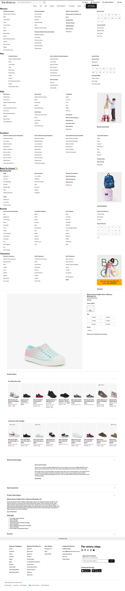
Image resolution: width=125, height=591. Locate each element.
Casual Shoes (6, 19)
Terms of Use (15, 585)
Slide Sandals (53, 88)
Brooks (36, 219)
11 (98, 21)
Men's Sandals (54, 79)
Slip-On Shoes (6, 44)
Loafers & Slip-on (39, 272)
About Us (29, 554)
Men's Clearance (39, 256)
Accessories (69, 114)
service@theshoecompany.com (71, 551)
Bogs (67, 214)
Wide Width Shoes (7, 121)
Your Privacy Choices (35, 585)
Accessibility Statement (33, 561)
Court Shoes (37, 37)
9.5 (112, 18)
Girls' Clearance (69, 261)
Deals (67, 279)
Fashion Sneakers (39, 40)
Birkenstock (6, 217)
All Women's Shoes (8, 11)
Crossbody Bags (7, 181)
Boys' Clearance (69, 259)
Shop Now (100, 289)
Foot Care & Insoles (39, 181)
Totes (4, 190)
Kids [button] (46, 6)
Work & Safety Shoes (8, 50)
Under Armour (38, 241)
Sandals (5, 41)
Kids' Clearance (70, 256)
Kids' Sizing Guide (14, 569)
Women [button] (35, 6)
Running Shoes (38, 43)
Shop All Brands (101, 223)
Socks (5, 196)
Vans (36, 244)
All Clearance (69, 276)
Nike (67, 105)
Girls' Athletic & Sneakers (72, 141)
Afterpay (29, 572)
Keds (36, 225)
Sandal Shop (69, 20)
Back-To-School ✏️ (61, 6)
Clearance (69, 31)
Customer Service (67, 554)
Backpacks (5, 176)
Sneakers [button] (52, 6)
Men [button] (41, 6)
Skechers (68, 110)
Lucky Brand (6, 236)
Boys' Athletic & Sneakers (72, 138)
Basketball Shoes (54, 59)
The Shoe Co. (48, 548)
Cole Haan (5, 225)
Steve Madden (6, 244)
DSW (46, 551)
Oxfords (10, 78)
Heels (4, 30)
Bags (4, 173)
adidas (67, 97)
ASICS (98, 141)
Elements (68, 219)
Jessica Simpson (7, 233)
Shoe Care (37, 187)
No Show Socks (7, 205)
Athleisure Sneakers (39, 34)
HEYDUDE (68, 222)
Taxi (4, 247)
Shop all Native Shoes (92, 298)
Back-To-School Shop (103, 127)
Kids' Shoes (6, 94)
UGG (67, 244)
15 (114, 72)
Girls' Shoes (38, 112)
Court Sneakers (38, 144)
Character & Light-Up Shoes (9, 108)
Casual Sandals (38, 14)
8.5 (105, 18)
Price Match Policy (32, 567)
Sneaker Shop (101, 159)
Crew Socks (6, 202)
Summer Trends (70, 23)
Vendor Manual (31, 569)
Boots (4, 17)
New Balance (100, 146)
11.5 (100, 72)
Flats (4, 28)
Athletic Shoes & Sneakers (9, 14)
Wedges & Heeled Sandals (41, 28)
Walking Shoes (38, 48)
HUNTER (68, 225)
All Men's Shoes (13, 56)
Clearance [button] (86, 6)
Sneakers (11, 551)
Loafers (5, 36)
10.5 (119, 18)
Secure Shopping (23, 585)
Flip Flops (37, 19)
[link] (13, 402)
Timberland (68, 241)
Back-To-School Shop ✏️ (72, 11)
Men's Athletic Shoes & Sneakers (59, 56)
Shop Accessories (102, 206)
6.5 (116, 14)
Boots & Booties (7, 261)
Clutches (5, 179)
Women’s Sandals (39, 11)
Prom (67, 17)
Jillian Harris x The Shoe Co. (73, 14)
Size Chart (30, 575)
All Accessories (39, 173)
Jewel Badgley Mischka (71, 228)
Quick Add (14, 410)
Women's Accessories (72, 173)
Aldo (4, 214)
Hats (36, 184)
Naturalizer (6, 239)
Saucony (37, 236)
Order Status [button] (66, 559)
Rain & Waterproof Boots (9, 39)
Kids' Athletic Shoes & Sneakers (74, 135)
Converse (68, 99)
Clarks (4, 222)
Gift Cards (30, 551)
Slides (36, 25)
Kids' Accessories (70, 179)
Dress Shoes (11, 70)
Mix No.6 (99, 219)
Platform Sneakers (7, 149)
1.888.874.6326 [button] (66, 548)
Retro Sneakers (6, 152)
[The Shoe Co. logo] (8, 2)
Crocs (67, 102)
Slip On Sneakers (70, 149)
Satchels (5, 184)
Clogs (4, 22)
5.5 (109, 14)
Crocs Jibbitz (38, 176)
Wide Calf (99, 36)
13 (107, 72)
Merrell (67, 233)
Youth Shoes (6, 99)
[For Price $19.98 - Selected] (90, 308)
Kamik (67, 230)
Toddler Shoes (6, 97)
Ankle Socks (6, 199)
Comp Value (30, 564)
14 (110, 72)
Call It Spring (6, 219)
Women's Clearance (8, 256)
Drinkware (37, 179)
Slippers (5, 47)
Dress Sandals (38, 17)
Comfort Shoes (6, 25)
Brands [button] (79, 6)
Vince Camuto (6, 250)
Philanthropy (30, 559)
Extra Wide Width (96, 84)
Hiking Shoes (6, 33)
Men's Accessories (71, 176)
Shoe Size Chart (70, 123)
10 (115, 18)
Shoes (10, 548)
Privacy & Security (8, 585)
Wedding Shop (70, 25)
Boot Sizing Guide (14, 572)
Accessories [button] (72, 6)
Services (64, 556)
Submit (111, 561)
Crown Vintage (100, 214)
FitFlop (5, 230)
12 (102, 21)
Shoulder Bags (6, 187)
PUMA (67, 108)
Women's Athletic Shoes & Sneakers (44, 32)
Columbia (68, 217)
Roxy (4, 241)
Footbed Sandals (38, 22)
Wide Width (100, 33)
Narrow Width (100, 28)
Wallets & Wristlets (7, 192)
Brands (11, 564)
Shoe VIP (29, 548)
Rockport (68, 236)
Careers (29, 556)
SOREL (67, 239)
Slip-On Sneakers (39, 45)
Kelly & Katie (100, 217)
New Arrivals (69, 28)
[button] (18, 385)
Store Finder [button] (48, 554)
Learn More (38, 478)
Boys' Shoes (38, 94)
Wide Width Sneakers (55, 75)
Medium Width (100, 30)
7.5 (98, 18)
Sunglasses (37, 192)
